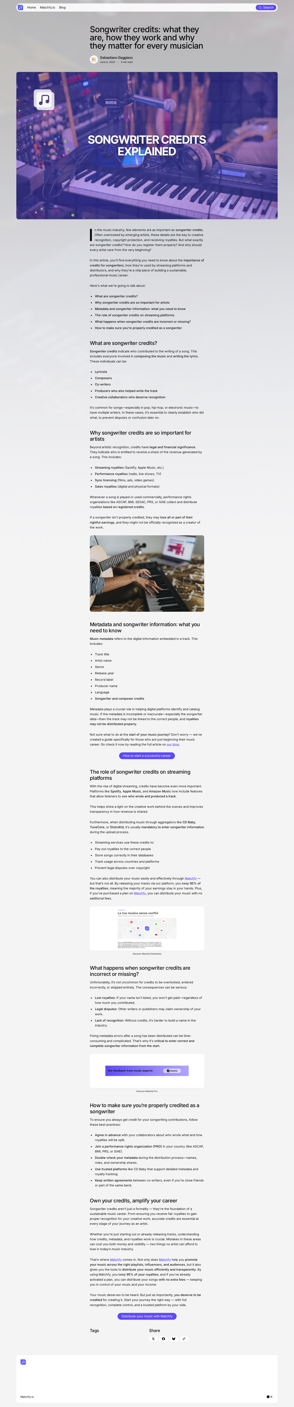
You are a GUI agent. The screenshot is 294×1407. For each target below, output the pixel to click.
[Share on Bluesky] (173, 1339)
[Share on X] (153, 1339)
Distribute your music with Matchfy (147, 1316)
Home (31, 7)
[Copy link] (184, 1339)
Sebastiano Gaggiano (116, 58)
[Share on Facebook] (163, 1339)
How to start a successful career (147, 755)
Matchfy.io (47, 7)
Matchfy (191, 878)
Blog (62, 7)
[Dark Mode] (270, 1397)
